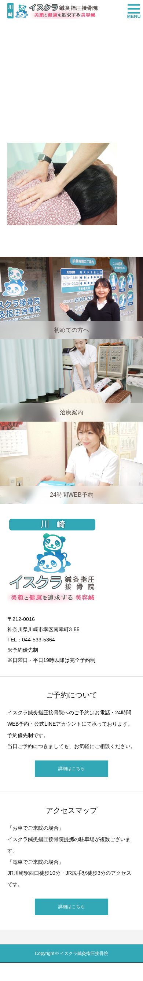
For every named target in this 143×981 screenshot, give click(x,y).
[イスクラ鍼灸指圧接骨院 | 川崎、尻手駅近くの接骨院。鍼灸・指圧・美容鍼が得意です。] (52, 11)
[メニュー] (132, 11)
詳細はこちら (71, 768)
